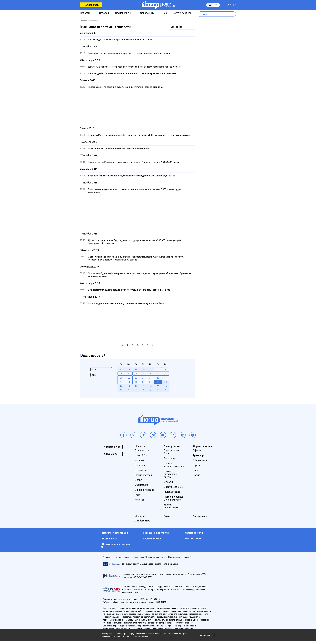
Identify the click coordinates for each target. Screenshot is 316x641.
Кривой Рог (141, 455)
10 (121, 378)
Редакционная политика (156, 532)
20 (143, 382)
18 (129, 382)
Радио (196, 475)
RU (234, 5)
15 (158, 378)
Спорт (138, 479)
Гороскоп (198, 465)
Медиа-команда (152, 538)
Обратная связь (192, 538)
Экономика (141, 484)
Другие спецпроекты (171, 506)
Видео (196, 470)
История (104, 12)
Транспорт (199, 455)
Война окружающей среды (171, 474)
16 (165, 378)
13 (143, 378)
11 (129, 378)
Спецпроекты (123, 12)
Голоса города (172, 491)
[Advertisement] (137, 107)
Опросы (168, 481)
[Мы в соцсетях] (123, 435)
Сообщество (142, 520)
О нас (163, 12)
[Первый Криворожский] (158, 5)
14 (150, 378)
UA (227, 5)
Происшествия (143, 475)
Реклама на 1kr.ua (193, 532)
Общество (141, 470)
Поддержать (91, 4)
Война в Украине (144, 489)
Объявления (200, 460)
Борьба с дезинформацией (174, 465)
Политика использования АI (115, 545)
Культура (140, 465)
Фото (138, 494)
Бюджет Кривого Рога (173, 452)
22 (158, 382)
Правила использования (115, 532)
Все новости (142, 450)
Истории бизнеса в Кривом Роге (173, 498)
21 (150, 382)
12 (136, 378)
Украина (140, 460)
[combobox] (215, 14)
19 (136, 382)
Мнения (139, 499)
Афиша (197, 450)
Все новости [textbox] (177, 27)
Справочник (147, 12)
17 (121, 382)
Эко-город (170, 458)
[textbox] (215, 14)
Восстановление (173, 486)
